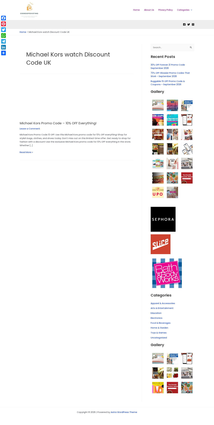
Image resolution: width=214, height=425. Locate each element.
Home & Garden (159, 327)
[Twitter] (188, 24)
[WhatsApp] (3, 35)
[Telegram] (3, 41)
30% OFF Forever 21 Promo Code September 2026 (168, 66)
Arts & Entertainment (162, 308)
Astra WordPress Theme (124, 412)
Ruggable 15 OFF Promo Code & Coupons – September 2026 (168, 83)
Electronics (156, 317)
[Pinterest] (3, 24)
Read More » (26, 152)
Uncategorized (159, 337)
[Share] (3, 53)
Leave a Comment (30, 128)
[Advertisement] (76, 99)
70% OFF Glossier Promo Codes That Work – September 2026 (170, 74)
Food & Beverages (160, 322)
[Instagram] (193, 24)
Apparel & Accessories (163, 303)
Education (156, 313)
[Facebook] (184, 24)
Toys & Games (159, 332)
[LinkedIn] (3, 47)
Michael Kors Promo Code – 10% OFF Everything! (58, 123)
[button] (190, 10)
